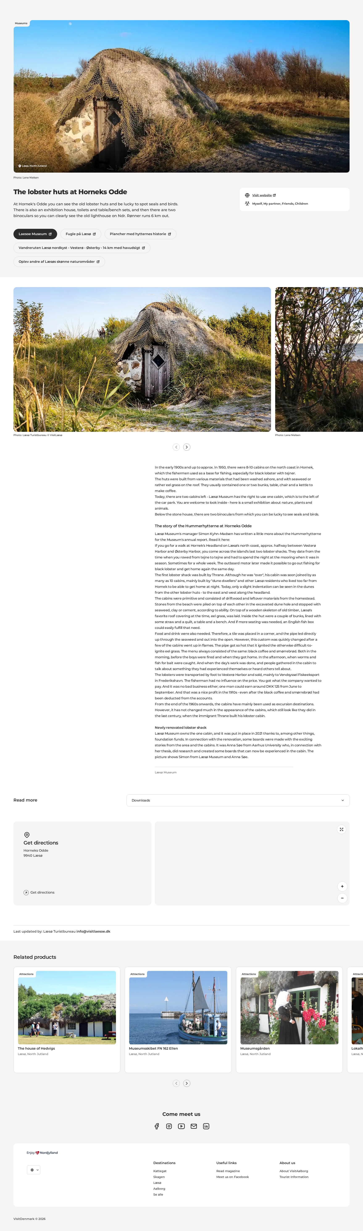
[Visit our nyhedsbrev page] (193, 1126)
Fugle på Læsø (78, 234)
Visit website (262, 195)
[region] (252, 863)
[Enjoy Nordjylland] (42, 1153)
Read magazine (228, 1171)
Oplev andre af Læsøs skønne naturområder (57, 262)
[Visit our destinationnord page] (206, 1126)
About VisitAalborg (294, 1171)
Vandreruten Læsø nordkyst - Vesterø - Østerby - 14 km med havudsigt (79, 248)
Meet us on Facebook (232, 1177)
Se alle (158, 1194)
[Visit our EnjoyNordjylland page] (181, 1126)
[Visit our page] (169, 1126)
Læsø (157, 1183)
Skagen (159, 1177)
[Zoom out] (342, 898)
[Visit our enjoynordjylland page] (156, 1126)
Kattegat (160, 1171)
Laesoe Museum (33, 234)
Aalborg (159, 1189)
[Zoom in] (342, 886)
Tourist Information (294, 1177)
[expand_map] (341, 829)
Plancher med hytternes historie (138, 234)
